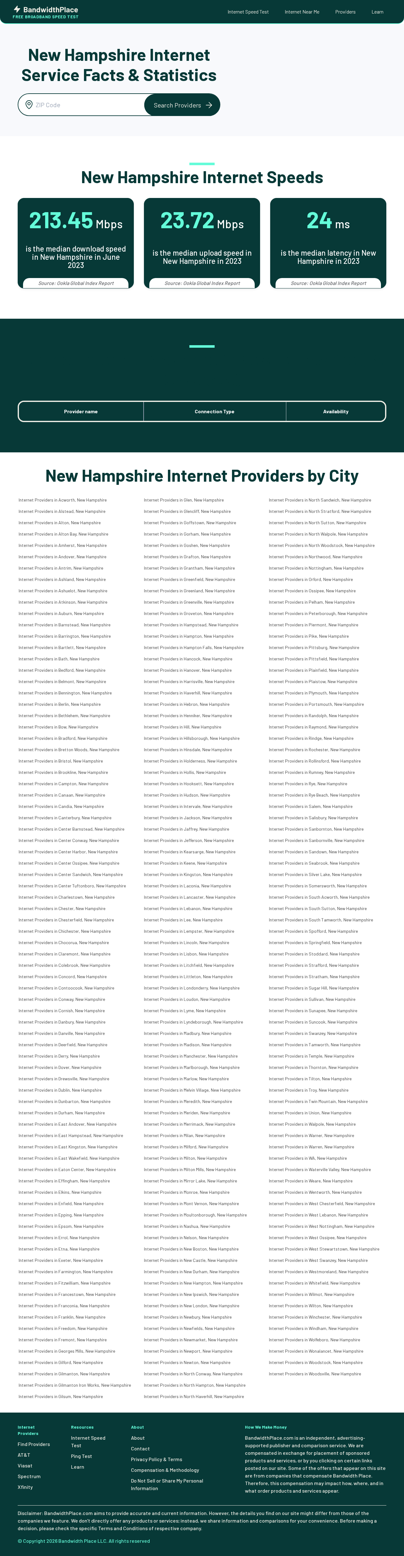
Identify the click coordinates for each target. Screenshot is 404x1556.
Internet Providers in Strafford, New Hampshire (314, 965)
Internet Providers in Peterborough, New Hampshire (318, 613)
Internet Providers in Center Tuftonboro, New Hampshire (72, 885)
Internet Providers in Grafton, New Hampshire (187, 556)
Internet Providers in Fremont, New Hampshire (63, 1339)
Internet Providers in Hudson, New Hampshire (187, 795)
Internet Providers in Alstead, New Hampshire (62, 511)
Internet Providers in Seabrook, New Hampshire (314, 863)
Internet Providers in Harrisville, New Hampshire (189, 681)
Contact (140, 1448)
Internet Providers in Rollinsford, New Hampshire (315, 760)
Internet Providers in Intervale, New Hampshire (188, 806)
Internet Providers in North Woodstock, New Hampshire (322, 545)
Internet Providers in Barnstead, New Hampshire (64, 624)
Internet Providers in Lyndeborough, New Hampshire (193, 1022)
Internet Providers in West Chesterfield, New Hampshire (322, 1203)
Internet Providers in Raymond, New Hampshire (313, 726)
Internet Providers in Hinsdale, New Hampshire (188, 749)
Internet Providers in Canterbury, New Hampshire (65, 817)
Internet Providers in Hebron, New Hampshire (186, 704)
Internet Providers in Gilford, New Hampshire (61, 1362)
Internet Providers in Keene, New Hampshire (185, 863)
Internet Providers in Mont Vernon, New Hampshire (191, 1203)
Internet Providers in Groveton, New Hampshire (189, 613)
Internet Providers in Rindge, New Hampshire (311, 738)
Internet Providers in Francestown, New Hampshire (67, 1294)
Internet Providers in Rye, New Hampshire (308, 783)
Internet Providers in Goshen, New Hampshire (187, 545)
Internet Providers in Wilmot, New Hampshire (311, 1294)
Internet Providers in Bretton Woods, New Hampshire (69, 749)
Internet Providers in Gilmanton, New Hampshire (64, 1373)
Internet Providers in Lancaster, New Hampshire (189, 897)
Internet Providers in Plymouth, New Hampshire (314, 692)
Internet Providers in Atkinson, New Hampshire (63, 602)
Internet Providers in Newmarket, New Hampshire (191, 1339)
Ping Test (81, 1456)
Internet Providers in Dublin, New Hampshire (60, 1090)
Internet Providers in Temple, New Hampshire (311, 1056)
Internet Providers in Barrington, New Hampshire (65, 636)
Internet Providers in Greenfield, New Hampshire (189, 579)
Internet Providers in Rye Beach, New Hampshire (314, 795)
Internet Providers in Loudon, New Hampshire (187, 999)
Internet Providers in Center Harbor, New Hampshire (68, 851)
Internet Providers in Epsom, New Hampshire (61, 1226)
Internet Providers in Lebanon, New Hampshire (188, 908)
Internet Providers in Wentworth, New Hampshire (315, 1192)
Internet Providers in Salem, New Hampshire (311, 806)
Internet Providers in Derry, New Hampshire (59, 1056)
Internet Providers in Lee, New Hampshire (183, 919)
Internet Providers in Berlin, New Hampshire (60, 704)
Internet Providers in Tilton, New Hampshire (310, 1078)
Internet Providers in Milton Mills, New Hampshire (190, 1169)
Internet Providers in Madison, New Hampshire (187, 1044)
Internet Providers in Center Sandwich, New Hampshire (71, 874)
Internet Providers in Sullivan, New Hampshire (312, 999)
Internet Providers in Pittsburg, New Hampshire (314, 647)
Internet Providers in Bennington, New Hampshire (65, 692)
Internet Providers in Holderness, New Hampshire (190, 760)
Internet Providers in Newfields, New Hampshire (189, 1328)
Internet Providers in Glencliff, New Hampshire (187, 511)
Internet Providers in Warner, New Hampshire (311, 1135)
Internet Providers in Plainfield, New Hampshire (314, 670)
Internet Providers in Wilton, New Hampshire (311, 1305)
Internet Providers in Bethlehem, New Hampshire (64, 715)
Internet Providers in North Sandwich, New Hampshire (320, 499)
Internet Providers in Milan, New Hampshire (184, 1135)
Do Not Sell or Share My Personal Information (167, 1484)
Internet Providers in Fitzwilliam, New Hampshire (64, 1283)
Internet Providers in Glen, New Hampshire (184, 499)
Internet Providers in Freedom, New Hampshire (63, 1328)
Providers (345, 12)
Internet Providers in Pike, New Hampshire (309, 636)
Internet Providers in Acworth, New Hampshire (63, 499)
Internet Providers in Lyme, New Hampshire (185, 1010)
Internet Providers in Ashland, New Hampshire (62, 579)
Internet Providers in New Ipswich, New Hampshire (191, 1294)
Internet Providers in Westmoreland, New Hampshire (318, 1271)
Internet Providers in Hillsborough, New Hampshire (192, 738)
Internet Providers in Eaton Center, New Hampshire (67, 1169)
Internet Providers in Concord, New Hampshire (63, 976)
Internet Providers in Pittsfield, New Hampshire (314, 658)
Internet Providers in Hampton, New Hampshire (189, 636)
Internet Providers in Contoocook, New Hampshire (66, 987)
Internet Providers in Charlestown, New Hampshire (67, 897)
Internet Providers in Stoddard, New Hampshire (314, 953)
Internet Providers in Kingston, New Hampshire (188, 874)
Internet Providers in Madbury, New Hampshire (187, 1033)
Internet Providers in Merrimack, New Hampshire (189, 1124)
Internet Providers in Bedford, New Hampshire (62, 670)
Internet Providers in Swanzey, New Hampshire (313, 1033)
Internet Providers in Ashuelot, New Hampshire (63, 590)
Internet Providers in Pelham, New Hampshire (312, 602)
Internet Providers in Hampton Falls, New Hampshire (194, 647)
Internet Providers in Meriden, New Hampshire (187, 1112)
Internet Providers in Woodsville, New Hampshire (315, 1373)
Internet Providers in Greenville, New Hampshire (189, 602)
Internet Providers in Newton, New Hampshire (187, 1362)
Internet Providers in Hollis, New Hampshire (185, 772)
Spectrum (29, 1476)
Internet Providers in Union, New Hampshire (310, 1112)
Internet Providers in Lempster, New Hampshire (189, 931)
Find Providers (34, 1444)
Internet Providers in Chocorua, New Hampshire (64, 942)
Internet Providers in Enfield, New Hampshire (61, 1203)
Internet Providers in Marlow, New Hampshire (186, 1078)
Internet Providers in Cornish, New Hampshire (62, 1010)
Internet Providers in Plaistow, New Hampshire (313, 681)
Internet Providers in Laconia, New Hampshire (187, 885)
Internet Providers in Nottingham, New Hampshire (316, 568)
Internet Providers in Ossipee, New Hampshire (312, 590)
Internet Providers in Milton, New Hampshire (185, 1158)
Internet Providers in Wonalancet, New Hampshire (316, 1351)
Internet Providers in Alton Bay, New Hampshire (63, 534)
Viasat (25, 1465)
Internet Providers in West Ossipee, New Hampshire (317, 1237)
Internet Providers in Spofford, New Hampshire (313, 931)
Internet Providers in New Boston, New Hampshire (191, 1248)
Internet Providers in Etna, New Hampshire (59, 1248)
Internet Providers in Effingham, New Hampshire (64, 1180)
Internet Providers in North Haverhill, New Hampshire (194, 1396)
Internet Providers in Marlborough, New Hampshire (192, 1067)
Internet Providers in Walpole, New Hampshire (312, 1124)
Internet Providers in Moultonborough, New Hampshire (195, 1214)
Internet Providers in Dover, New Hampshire (60, 1067)
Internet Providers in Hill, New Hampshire (182, 726)
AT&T (24, 1455)
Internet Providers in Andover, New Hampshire (62, 556)
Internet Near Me (302, 12)
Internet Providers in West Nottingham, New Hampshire (321, 1226)
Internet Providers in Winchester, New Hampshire (315, 1317)
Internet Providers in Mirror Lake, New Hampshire (190, 1180)
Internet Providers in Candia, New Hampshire (61, 806)
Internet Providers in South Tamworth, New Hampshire (321, 919)
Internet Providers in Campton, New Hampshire (63, 783)
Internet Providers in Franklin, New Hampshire (62, 1317)
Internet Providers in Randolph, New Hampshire (314, 715)
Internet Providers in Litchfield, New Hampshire (189, 965)
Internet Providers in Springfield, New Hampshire (315, 942)
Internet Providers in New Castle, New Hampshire (190, 1260)
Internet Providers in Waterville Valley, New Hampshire (320, 1169)
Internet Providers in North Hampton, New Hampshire (195, 1385)
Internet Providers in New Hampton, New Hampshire (193, 1283)
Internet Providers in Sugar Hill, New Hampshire (314, 987)
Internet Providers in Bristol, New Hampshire (61, 760)
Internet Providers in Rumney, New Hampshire (312, 772)
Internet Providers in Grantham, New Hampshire (189, 568)
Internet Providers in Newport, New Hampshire (188, 1351)
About (138, 1438)
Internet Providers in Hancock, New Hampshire (188, 658)
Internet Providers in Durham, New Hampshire (62, 1112)
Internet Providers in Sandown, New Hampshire (314, 851)
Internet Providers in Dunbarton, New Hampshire (64, 1101)
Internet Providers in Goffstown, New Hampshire (190, 522)
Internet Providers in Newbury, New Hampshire (188, 1317)
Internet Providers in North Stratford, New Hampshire (320, 511)
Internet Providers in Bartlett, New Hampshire (62, 647)
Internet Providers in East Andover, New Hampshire (67, 1124)
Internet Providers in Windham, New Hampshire (313, 1328)
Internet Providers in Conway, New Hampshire (62, 999)
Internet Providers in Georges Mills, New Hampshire (67, 1351)
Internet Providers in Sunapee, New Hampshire (313, 1010)
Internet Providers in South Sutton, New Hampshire (318, 908)
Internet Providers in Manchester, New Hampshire (191, 1056)
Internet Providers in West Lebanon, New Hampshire (318, 1214)
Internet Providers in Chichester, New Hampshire (65, 931)
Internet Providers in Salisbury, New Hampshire (313, 817)
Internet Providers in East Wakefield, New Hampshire (69, 1158)
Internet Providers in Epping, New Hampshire (61, 1214)
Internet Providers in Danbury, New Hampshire (62, 1022)
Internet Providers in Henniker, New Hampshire (188, 715)
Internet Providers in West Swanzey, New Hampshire (318, 1260)
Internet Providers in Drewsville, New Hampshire (64, 1078)
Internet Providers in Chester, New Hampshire (62, 908)
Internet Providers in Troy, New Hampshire (308, 1090)
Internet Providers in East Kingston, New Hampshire (68, 1146)
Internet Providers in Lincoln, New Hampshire (186, 942)
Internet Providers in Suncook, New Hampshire (313, 1022)
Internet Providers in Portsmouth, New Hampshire (316, 704)
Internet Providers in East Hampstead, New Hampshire (71, 1135)
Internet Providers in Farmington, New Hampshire (66, 1271)
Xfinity (25, 1487)
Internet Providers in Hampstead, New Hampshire (191, 624)
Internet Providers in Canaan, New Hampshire (62, 795)
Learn (377, 12)
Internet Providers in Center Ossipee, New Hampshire (69, 863)
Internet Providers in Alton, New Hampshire (60, 522)
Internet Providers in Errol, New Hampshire (59, 1237)
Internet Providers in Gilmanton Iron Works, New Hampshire (75, 1385)
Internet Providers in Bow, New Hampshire (58, 726)
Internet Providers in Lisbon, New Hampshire (186, 953)
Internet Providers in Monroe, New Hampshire (186, 1192)
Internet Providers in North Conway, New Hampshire (193, 1373)
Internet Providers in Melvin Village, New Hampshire (192, 1090)
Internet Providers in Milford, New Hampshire (186, 1146)
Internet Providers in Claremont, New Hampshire (64, 953)
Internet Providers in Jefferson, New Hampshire (189, 840)
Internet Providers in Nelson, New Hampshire (186, 1237)
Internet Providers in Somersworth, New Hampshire (318, 885)
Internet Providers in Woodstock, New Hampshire (316, 1362)
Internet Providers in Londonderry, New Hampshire (192, 987)
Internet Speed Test (248, 12)
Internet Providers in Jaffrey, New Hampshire (186, 829)
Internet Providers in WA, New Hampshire (308, 1158)
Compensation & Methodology (165, 1470)
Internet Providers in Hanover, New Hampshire (188, 670)
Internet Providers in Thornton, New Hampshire (313, 1067)
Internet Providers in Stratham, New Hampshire (314, 976)
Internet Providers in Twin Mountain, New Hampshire (318, 1101)
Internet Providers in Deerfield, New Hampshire (63, 1044)
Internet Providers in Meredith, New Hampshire (188, 1101)
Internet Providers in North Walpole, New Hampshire (318, 534)
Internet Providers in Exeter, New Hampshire (61, 1260)
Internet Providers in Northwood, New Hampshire (315, 556)
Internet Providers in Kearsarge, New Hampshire (189, 851)
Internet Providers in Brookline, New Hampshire (63, 772)
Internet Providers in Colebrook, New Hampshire (64, 965)
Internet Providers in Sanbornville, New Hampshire (316, 840)
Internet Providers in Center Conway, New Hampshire (69, 840)
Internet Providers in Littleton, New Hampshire (188, 976)
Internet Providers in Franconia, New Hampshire (64, 1305)
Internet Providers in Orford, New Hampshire (311, 579)
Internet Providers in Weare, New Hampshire (311, 1180)
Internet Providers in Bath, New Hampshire (59, 658)
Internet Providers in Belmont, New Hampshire (62, 681)
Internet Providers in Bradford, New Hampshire (63, 738)
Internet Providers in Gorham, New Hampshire (187, 534)
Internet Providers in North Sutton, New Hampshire (317, 522)
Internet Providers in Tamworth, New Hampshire (314, 1044)
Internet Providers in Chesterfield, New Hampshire (66, 919)
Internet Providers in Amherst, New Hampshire (63, 545)
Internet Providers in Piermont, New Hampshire (313, 624)
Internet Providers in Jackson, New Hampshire (188, 817)
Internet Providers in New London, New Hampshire (191, 1305)
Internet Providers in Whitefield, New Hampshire (314, 1283)
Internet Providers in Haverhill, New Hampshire (188, 692)
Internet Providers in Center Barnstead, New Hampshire (71, 829)
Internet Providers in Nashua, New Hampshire (187, 1226)
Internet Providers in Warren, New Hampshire (311, 1146)
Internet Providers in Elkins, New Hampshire (60, 1192)
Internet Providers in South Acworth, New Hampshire (319, 897)
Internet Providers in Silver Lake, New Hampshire (315, 874)
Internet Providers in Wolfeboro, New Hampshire (314, 1339)
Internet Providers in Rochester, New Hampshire (314, 749)
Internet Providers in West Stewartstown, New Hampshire (324, 1248)
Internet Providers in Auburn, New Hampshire (61, 613)
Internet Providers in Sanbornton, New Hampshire (316, 829)
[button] (182, 105)
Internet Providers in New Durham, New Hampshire (191, 1271)
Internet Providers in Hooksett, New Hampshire (189, 783)
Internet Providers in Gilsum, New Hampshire (61, 1396)
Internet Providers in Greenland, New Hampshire (189, 590)
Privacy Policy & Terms (156, 1459)
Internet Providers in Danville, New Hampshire (62, 1033)
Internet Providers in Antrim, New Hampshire (61, 568)
